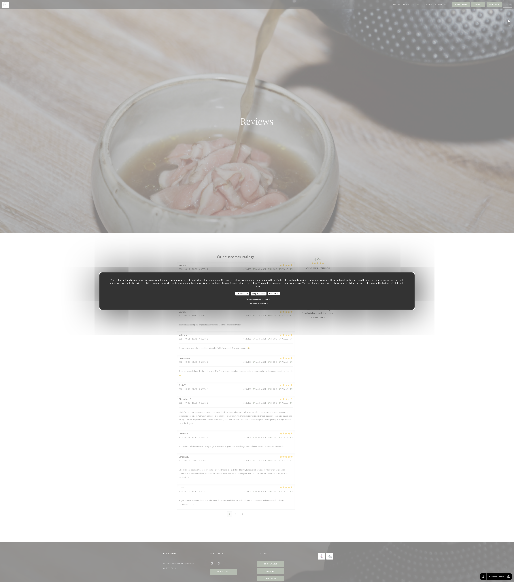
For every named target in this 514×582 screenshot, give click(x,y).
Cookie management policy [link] (257, 303)
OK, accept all (242, 293)
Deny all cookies (258, 293)
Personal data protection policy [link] (258, 299)
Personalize (273, 293)
